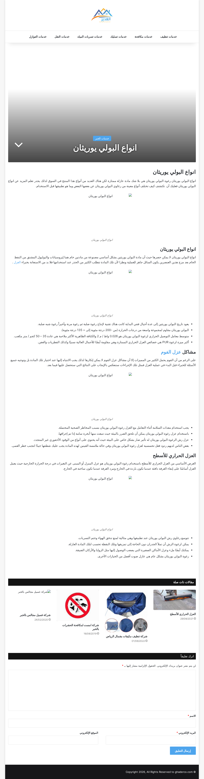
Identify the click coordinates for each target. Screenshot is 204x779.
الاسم (192, 715)
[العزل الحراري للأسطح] (174, 600)
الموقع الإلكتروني (89, 732)
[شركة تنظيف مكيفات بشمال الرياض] (126, 611)
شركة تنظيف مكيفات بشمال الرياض (126, 636)
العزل (17, 262)
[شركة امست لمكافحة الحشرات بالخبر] (78, 605)
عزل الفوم (171, 352)
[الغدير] (102, 15)
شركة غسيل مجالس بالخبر (35, 615)
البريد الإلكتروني (186, 732)
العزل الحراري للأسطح (183, 614)
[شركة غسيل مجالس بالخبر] (29, 600)
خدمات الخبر (102, 138)
